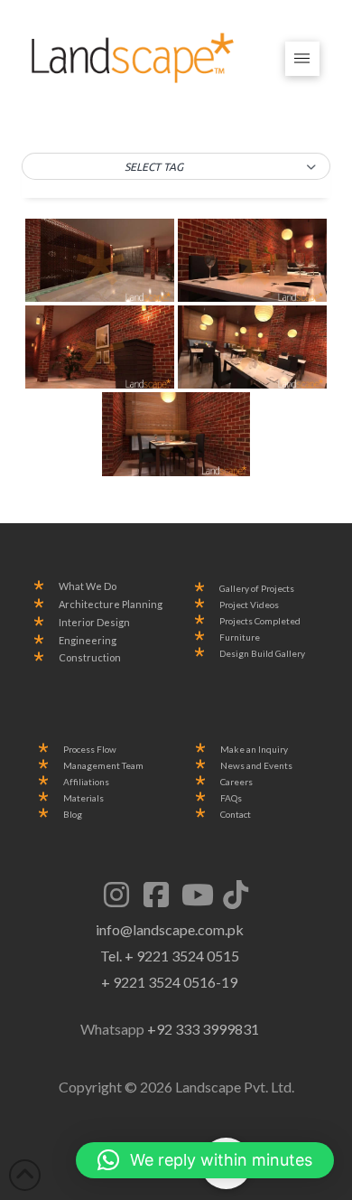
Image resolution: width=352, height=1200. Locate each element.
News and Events (256, 766)
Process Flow (89, 749)
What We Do (87, 586)
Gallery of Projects (256, 588)
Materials (83, 798)
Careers (236, 782)
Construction (90, 658)
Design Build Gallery (262, 654)
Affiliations (86, 782)
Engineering (87, 640)
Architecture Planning (110, 604)
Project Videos (249, 605)
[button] (302, 59)
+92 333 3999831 (203, 1028)
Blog (72, 814)
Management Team (103, 766)
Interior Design (94, 622)
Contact (235, 814)
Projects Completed (260, 621)
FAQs (231, 798)
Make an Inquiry (254, 749)
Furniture (239, 637)
